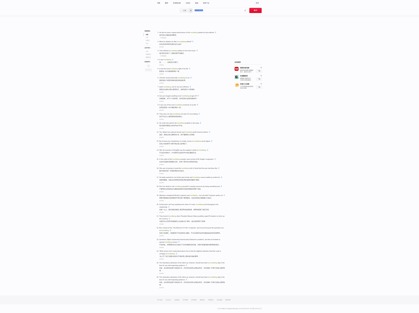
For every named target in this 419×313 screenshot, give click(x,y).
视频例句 (148, 57)
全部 (147, 51)
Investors (168, 300)
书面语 (148, 40)
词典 (158, 3)
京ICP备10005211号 (256, 308)
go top (148, 65)
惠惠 (196, 3)
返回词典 (148, 70)
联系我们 (211, 300)
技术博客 (194, 300)
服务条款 (235, 308)
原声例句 (147, 48)
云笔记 (188, 3)
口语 (147, 37)
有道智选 (176, 300)
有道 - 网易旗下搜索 (166, 10)
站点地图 (219, 300)
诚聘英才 (202, 300)
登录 (257, 3)
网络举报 (228, 300)
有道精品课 (177, 3)
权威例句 (147, 62)
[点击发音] (215, 32)
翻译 (166, 3)
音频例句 (148, 54)
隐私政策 (230, 308)
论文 (147, 43)
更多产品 (206, 3)
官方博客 (185, 300)
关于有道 (159, 300)
